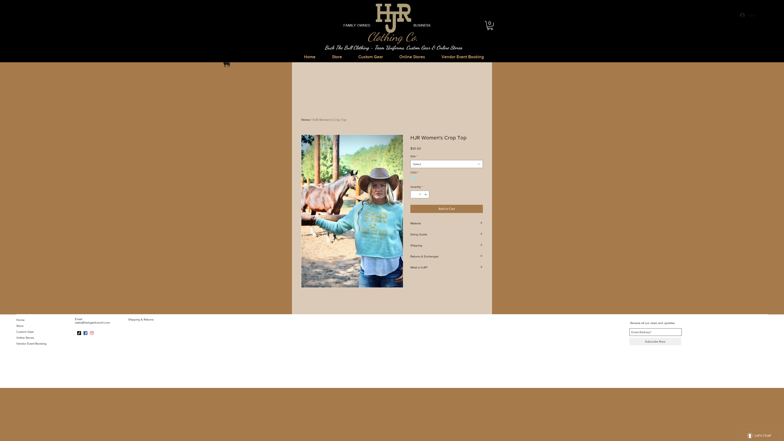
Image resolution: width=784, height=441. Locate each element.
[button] (490, 25)
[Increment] (426, 194)
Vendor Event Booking (31, 343)
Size (414, 156)
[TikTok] (79, 333)
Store (19, 325)
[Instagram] (92, 333)
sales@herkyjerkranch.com (92, 322)
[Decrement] (413, 194)
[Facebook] (85, 333)
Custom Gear (25, 331)
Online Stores (25, 337)
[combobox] (446, 164)
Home (305, 119)
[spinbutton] (419, 194)
